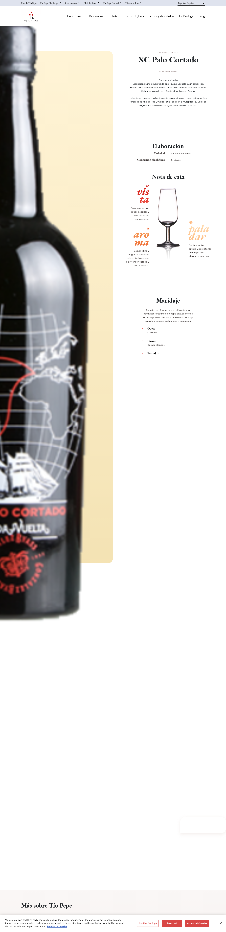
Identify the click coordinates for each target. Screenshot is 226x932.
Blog (202, 16)
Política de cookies (57, 926)
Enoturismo (75, 16)
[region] (113, 923)
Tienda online (132, 2)
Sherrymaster (71, 2)
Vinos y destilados (161, 16)
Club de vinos (90, 2)
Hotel (114, 16)
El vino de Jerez (134, 16)
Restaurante (97, 16)
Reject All (172, 923)
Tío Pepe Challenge (49, 2)
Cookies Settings (148, 923)
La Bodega (186, 16)
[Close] (220, 923)
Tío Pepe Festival (111, 2)
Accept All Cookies (197, 923)
